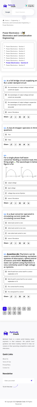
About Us (5, 359)
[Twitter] (24, 117)
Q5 (5, 254)
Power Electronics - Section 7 (15, 60)
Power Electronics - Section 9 (15, 65)
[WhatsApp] (15, 117)
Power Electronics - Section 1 (15, 46)
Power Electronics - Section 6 (15, 58)
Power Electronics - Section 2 (15, 49)
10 (19, 313)
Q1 (5, 81)
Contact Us (6, 368)
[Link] (11, 117)
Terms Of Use (7, 362)
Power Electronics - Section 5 (15, 56)
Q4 (5, 214)
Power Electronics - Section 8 (17, 63)
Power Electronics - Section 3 (15, 51)
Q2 (5, 128)
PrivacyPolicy (6, 365)
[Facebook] (20, 117)
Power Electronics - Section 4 (15, 53)
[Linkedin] (28, 117)
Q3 (5, 155)
